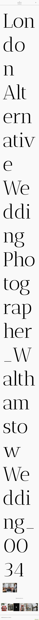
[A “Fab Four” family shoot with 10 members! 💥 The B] (29, 607)
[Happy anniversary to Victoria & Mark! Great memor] (10, 607)
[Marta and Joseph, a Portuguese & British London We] (35, 607)
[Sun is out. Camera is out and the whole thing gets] (23, 607)
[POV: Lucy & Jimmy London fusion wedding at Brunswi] (16, 607)
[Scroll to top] (38, 528)
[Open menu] (36, 2)
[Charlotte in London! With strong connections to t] (4, 607)
